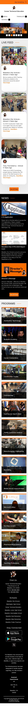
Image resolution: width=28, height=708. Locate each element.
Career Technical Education (13, 607)
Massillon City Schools (13, 601)
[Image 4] (14, 35)
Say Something (19, 2)
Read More (14, 129)
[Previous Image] (2, 32)
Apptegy (17, 701)
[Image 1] (7, 35)
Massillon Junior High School (13, 610)
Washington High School (13, 604)
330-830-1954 (15, 592)
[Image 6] (19, 35)
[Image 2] (9, 35)
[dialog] (14, 315)
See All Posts (14, 189)
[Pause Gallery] (14, 32)
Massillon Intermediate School (13, 613)
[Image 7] (21, 35)
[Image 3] (12, 35)
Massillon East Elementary (13, 616)
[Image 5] (16, 35)
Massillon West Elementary (13, 619)
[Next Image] (25, 32)
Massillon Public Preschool (13, 622)
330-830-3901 (15, 590)
